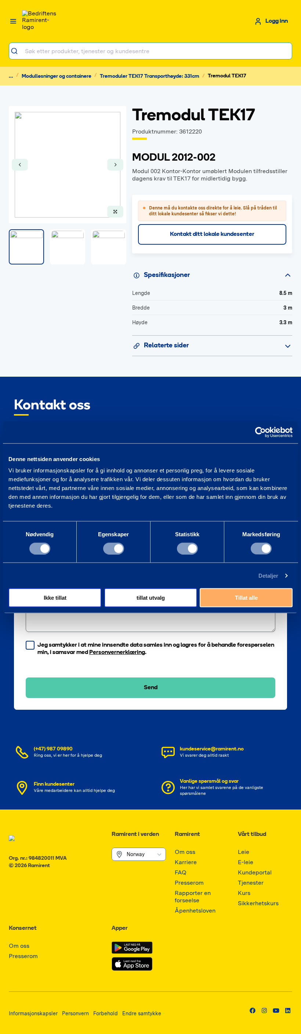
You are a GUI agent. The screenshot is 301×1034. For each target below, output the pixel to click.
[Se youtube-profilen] (276, 1010)
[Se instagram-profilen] (264, 1010)
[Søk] (17, 51)
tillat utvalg (151, 598)
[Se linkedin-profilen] (287, 1010)
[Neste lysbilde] (115, 165)
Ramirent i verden (135, 834)
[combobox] (150, 51)
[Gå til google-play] (132, 948)
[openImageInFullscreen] (115, 212)
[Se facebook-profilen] (252, 1010)
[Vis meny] (13, 21)
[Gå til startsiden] (40, 21)
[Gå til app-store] (132, 964)
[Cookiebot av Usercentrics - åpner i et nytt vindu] (260, 432)
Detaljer (268, 575)
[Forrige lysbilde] (20, 165)
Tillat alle (246, 598)
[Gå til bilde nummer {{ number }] (26, 246)
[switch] (113, 548)
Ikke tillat (55, 598)
